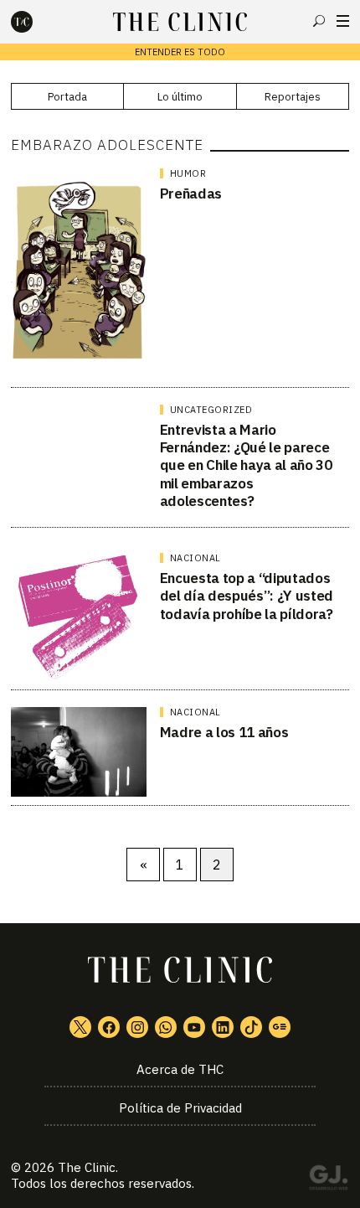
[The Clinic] (36, 22)
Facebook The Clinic (109, 1027)
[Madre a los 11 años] (79, 752)
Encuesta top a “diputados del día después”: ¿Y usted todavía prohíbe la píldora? (246, 596)
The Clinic (87, 1167)
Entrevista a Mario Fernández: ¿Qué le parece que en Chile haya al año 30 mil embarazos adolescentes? (246, 465)
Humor (188, 173)
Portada (67, 97)
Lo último (180, 97)
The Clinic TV (194, 1027)
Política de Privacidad (180, 1108)
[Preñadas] (79, 273)
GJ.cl (328, 1180)
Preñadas (191, 193)
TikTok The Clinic (251, 1027)
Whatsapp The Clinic (166, 1027)
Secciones (343, 21)
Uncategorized (211, 410)
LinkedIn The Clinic (223, 1027)
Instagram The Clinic (137, 1027)
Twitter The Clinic (80, 1027)
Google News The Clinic (280, 1027)
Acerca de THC (180, 1069)
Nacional (195, 558)
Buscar (319, 21)
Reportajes (293, 97)
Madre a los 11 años (224, 732)
